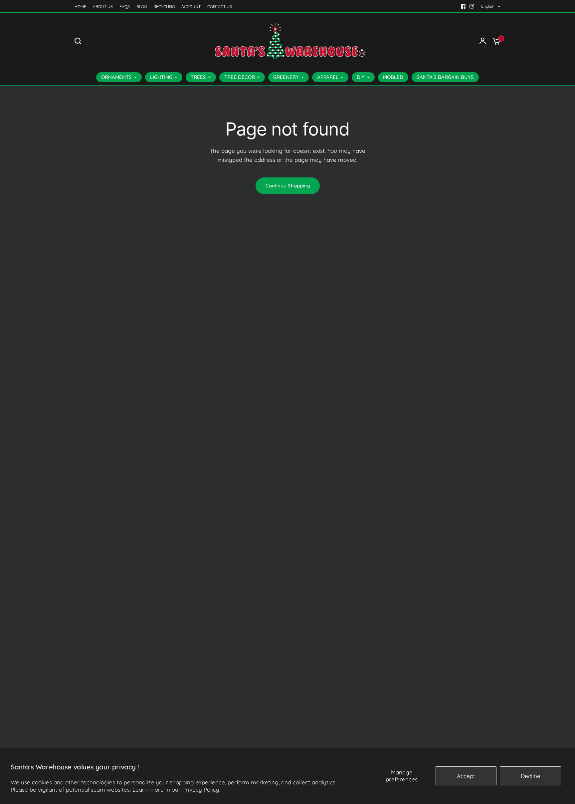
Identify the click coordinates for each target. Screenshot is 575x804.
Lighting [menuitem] (161, 77)
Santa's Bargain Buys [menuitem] (445, 77)
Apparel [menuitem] (327, 77)
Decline (530, 775)
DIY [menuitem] (361, 77)
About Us (103, 6)
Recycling (164, 6)
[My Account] (482, 41)
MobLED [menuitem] (393, 77)
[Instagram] (472, 6)
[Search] (80, 41)
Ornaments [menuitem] (116, 77)
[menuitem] (82, 6)
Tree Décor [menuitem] (239, 77)
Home (80, 6)
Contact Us (219, 6)
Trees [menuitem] (198, 77)
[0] (494, 41)
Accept (466, 775)
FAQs (124, 6)
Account (191, 6)
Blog (141, 6)
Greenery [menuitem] (286, 77)
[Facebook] (463, 6)
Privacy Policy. (201, 789)
